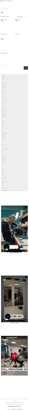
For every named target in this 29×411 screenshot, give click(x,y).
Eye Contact (3, 177)
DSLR (2, 107)
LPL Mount (3, 87)
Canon (2, 120)
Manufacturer (4, 188)
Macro (2, 90)
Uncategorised (4, 190)
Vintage (3, 111)
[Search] (26, 68)
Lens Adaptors (4, 149)
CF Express (3, 77)
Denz (2, 125)
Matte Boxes (3, 159)
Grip (2, 151)
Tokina (2, 144)
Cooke (2, 122)
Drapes (2, 175)
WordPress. (19, 409)
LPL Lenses (4, 98)
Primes (3, 94)
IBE (2, 129)
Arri (2, 118)
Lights (2, 153)
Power (2, 168)
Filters (2, 155)
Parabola (14, 409)
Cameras (3, 79)
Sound (2, 170)
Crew (2, 186)
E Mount (3, 85)
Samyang (3, 138)
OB (1, 166)
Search (2, 65)
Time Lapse (3, 179)
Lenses (5, 9)
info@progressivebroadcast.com (14, 406)
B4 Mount (3, 109)
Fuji (2, 127)
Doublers (3, 114)
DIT (2, 164)
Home (2, 9)
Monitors (3, 162)
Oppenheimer (4, 133)
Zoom (2, 96)
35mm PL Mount (5, 100)
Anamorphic (4, 83)
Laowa (2, 131)
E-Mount (3, 103)
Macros (3, 105)
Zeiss (2, 146)
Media (2, 183)
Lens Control (3, 157)
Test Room (3, 172)
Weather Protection (5, 181)
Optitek (3, 135)
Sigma (2, 140)
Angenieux (3, 116)
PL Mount (3, 92)
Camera (2, 75)
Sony (2, 142)
